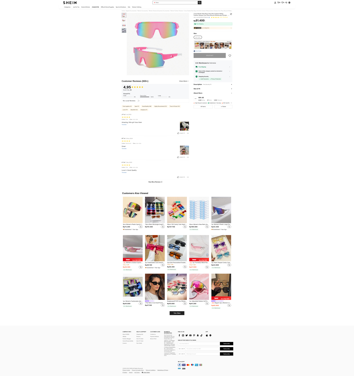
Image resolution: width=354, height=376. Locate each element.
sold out (209, 55)
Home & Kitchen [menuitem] (85, 7)
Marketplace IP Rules (162, 370)
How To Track (139, 341)
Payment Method (154, 336)
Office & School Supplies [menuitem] (107, 7)
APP (207, 331)
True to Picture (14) (175, 106)
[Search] (199, 2)
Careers (125, 343)
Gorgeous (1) (144, 109)
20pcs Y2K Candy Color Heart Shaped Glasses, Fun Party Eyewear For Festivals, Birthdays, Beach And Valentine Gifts (177, 224)
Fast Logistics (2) (127, 106)
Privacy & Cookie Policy (138, 370)
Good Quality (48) (146, 106)
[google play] (210, 336)
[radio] (198, 37)
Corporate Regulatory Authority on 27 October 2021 (170, 354)
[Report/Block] (188, 133)
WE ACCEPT (181, 361)
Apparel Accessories (131, 10)
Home (123, 10)
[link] (278, 2)
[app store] (207, 336)
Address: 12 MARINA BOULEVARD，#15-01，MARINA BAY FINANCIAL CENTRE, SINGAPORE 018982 (169, 343)
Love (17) (125, 109)
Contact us (153, 334)
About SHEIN (126, 334)
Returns (138, 336)
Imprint (130, 372)
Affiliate (124, 336)
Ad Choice (137, 372)
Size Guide (139, 343)
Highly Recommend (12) (160, 106)
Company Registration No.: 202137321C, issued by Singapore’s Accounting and (169, 349)
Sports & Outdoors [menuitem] (121, 7)
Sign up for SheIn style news (187, 340)
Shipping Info (139, 334)
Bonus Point (153, 338)
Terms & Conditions (151, 370)
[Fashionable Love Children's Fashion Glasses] (197, 46)
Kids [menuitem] (129, 7)
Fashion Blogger (127, 338)
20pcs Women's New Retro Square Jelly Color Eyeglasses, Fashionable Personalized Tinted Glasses (199, 224)
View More (177, 313)
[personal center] (275, 2)
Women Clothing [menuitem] (136, 7)
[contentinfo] (205, 365)
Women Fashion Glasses (176, 10)
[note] (131, 229)
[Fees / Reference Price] (205, 21)
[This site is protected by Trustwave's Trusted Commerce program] (179, 368)
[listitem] (197, 46)
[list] (191, 335)
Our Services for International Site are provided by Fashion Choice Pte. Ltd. (169, 337)
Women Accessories (142, 10)
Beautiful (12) (134, 109)
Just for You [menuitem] (76, 7)
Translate (124, 124)
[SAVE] (229, 55)
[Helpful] (178, 133)
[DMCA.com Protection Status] (183, 368)
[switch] (138, 101)
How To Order (139, 338)
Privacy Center (126, 370)
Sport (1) (137, 106)
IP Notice (125, 372)
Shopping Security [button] (204, 76)
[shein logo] (70, 2)
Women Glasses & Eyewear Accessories (159, 10)
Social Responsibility (128, 341)
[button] (286, 2)
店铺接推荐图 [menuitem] (95, 7)
